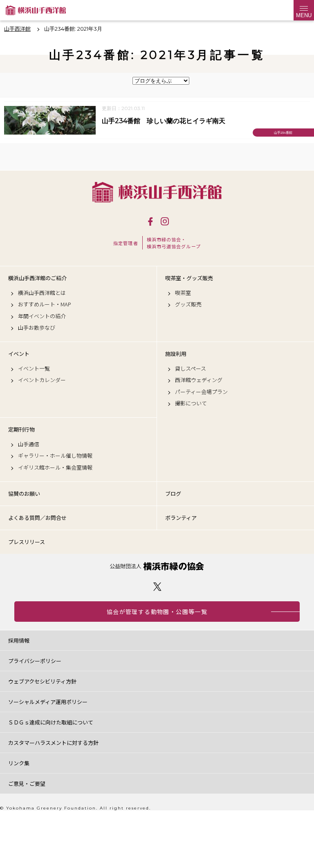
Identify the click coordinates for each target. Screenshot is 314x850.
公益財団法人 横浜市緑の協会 (157, 566)
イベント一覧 (34, 368)
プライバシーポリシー (34, 661)
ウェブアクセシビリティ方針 (42, 681)
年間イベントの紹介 (42, 316)
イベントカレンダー (42, 380)
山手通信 (28, 444)
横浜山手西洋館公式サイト (35, 10)
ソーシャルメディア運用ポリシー (47, 702)
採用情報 (18, 640)
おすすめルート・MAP (44, 304)
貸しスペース (190, 368)
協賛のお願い (24, 493)
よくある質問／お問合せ (37, 518)
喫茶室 (183, 293)
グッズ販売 (188, 304)
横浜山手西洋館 (157, 192)
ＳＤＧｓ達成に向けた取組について (50, 722)
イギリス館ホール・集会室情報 (55, 467)
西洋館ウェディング (198, 380)
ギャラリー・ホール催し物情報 (55, 455)
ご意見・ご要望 (26, 783)
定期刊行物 (21, 429)
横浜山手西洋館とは (42, 293)
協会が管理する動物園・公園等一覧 (157, 611)
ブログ (173, 493)
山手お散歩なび (36, 327)
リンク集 (18, 763)
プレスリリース (26, 542)
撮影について (191, 403)
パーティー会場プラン (201, 392)
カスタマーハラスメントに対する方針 (53, 743)
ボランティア (181, 518)
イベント (18, 354)
